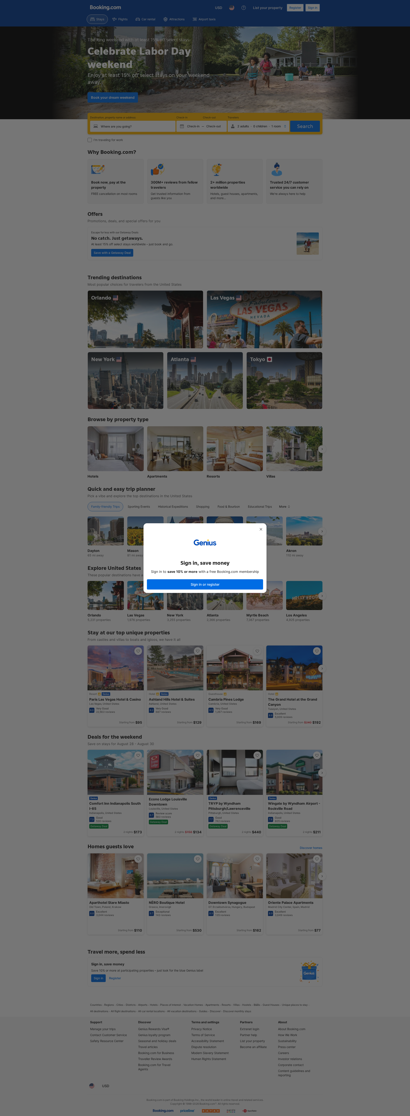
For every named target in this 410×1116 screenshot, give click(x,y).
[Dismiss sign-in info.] (261, 529)
